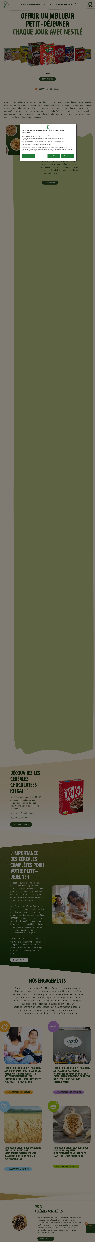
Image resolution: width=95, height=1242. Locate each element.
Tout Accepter (67, 156)
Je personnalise (29, 156)
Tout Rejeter (54, 156)
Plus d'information (56, 151)
